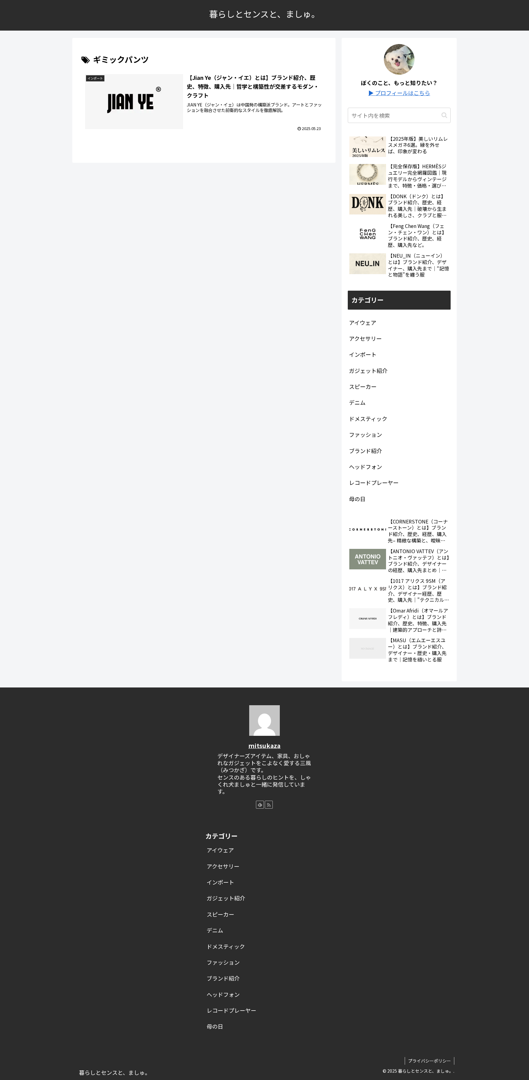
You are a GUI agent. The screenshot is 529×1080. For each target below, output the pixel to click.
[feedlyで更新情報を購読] (260, 805)
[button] (444, 115)
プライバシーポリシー (429, 1061)
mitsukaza (264, 745)
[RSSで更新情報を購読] (269, 805)
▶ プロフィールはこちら (399, 93)
